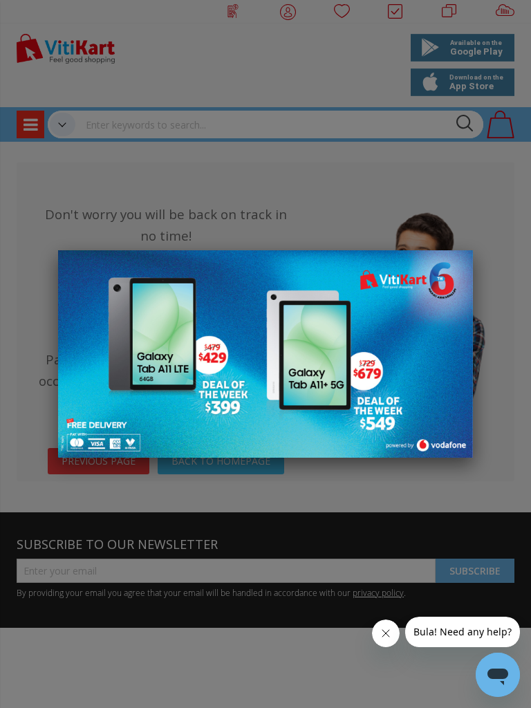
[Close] (453, 268)
